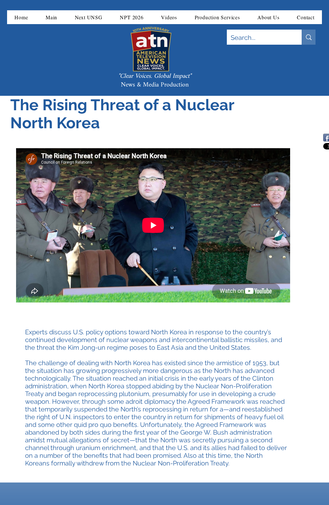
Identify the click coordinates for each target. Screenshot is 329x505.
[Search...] (309, 37)
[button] (51, 17)
